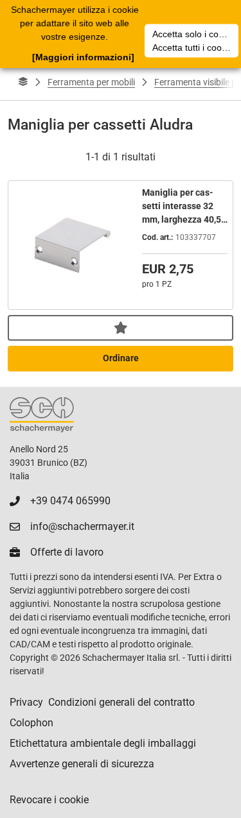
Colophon (31, 723)
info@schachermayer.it (82, 526)
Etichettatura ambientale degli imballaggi (103, 743)
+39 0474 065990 (70, 501)
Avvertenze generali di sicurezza (82, 764)
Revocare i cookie (49, 800)
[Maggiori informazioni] (83, 57)
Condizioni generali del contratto (121, 702)
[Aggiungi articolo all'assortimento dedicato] (120, 328)
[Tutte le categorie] (23, 82)
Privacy (26, 702)
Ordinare (121, 358)
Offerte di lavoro (66, 552)
